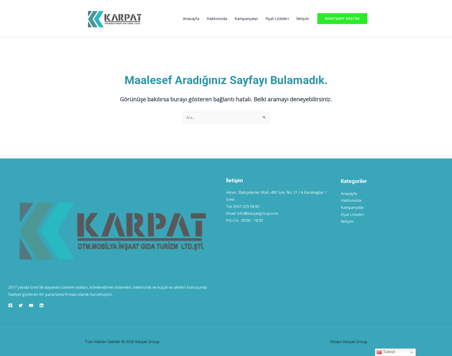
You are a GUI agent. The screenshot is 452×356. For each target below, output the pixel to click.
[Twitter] (21, 305)
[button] (342, 18)
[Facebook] (10, 305)
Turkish (388, 352)
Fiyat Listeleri (277, 18)
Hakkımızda (217, 18)
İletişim (302, 18)
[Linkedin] (41, 305)
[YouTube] (31, 305)
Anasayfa (191, 18)
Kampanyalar (246, 18)
